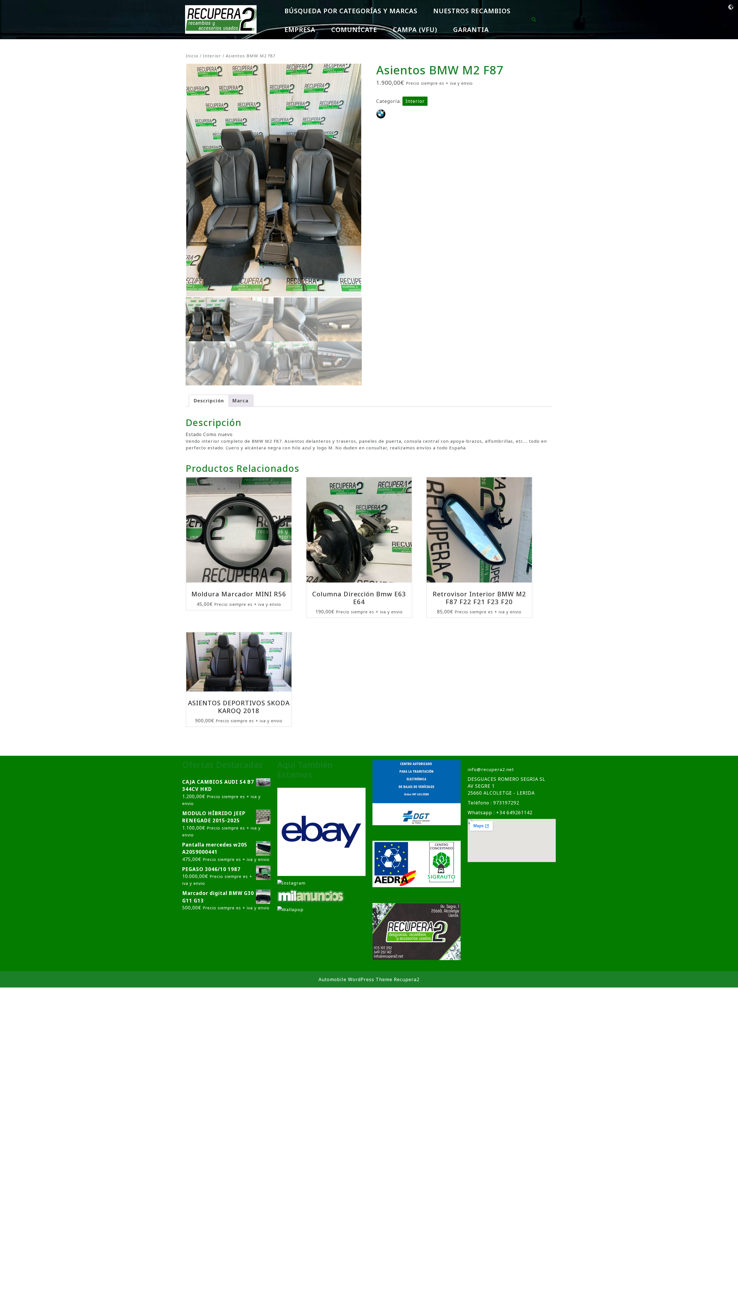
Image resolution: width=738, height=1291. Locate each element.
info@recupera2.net (491, 769)
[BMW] (380, 113)
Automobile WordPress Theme (355, 979)
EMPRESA (300, 29)
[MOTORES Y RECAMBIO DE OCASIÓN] (321, 831)
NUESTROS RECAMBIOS (472, 10)
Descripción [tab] (209, 400)
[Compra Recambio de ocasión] (290, 909)
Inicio (192, 56)
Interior (212, 56)
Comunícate (354, 29)
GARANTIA (471, 29)
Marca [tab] (240, 400)
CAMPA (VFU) (415, 29)
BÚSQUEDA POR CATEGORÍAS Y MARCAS (351, 10)
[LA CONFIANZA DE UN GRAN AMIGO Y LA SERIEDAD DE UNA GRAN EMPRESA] (311, 895)
